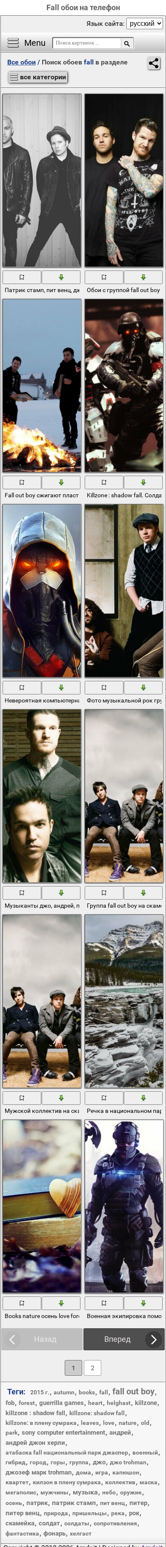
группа (79, 1462)
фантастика (22, 1533)
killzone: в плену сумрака (41, 1422)
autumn (64, 1392)
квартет (17, 1482)
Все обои (21, 62)
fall (103, 1392)
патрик (37, 1503)
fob (10, 1403)
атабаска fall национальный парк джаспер (67, 1452)
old (145, 1422)
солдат (49, 1523)
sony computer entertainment (63, 1432)
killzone (146, 1403)
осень (14, 1503)
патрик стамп (74, 1503)
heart (95, 1402)
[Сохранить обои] (61, 276)
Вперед (117, 1339)
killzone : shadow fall (35, 1413)
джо (99, 1462)
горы (58, 1462)
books (87, 1392)
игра (101, 1472)
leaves (90, 1422)
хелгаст (81, 1533)
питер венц (23, 1513)
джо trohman (128, 1462)
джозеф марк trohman (39, 1472)
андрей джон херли (35, 1443)
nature (128, 1422)
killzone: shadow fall (97, 1413)
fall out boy (133, 1391)
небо (109, 1492)
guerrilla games (61, 1403)
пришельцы (89, 1513)
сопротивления (115, 1523)
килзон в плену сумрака (67, 1482)
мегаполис (21, 1492)
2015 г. (39, 1392)
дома (83, 1472)
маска (148, 1482)
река (118, 1513)
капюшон (125, 1472)
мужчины (54, 1492)
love (108, 1422)
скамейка (20, 1523)
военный (145, 1452)
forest (27, 1402)
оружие (131, 1492)
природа (56, 1513)
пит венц (112, 1503)
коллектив (120, 1482)
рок (134, 1513)
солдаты (76, 1523)
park (11, 1432)
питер (138, 1503)
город (38, 1462)
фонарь (54, 1533)
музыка (85, 1492)
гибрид (16, 1462)
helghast (119, 1402)
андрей (120, 1432)
